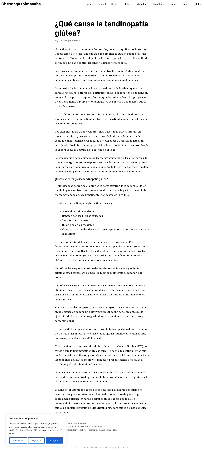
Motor (198, 4)
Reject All (36, 440)
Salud (114, 4)
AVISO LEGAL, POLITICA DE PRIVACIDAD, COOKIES (102, 447)
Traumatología (78, 423)
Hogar (173, 4)
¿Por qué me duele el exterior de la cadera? (80, 426)
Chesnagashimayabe (21, 4)
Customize (18, 440)
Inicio (89, 4)
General (102, 4)
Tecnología (158, 4)
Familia (185, 4)
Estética (127, 4)
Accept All (54, 440)
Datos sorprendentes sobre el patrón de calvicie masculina (87, 430)
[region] (36, 430)
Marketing (142, 4)
